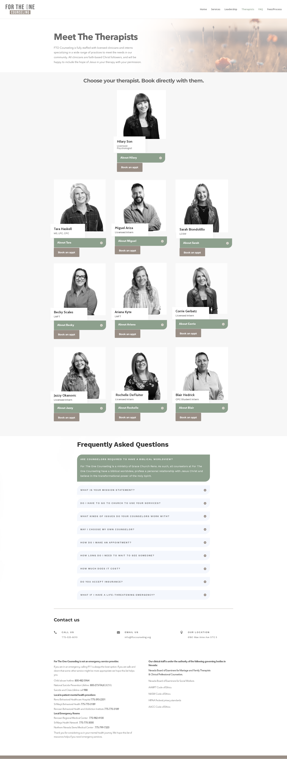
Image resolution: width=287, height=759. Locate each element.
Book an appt (129, 167)
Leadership (231, 9)
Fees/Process (274, 9)
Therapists (247, 9)
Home (203, 9)
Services (215, 9)
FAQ (260, 9)
